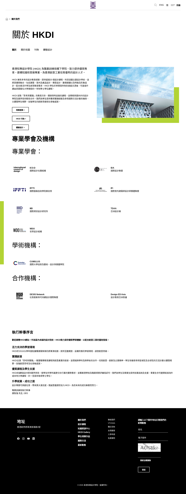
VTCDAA (111, 423)
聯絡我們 (111, 420)
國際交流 (82, 441)
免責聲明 (111, 438)
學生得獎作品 (84, 436)
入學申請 (111, 434)
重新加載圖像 (145, 460)
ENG (161, 5)
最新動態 (82, 445)
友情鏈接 (111, 431)
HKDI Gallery (84, 432)
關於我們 (82, 420)
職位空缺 (111, 427)
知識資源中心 (84, 428)
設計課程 (82, 424)
